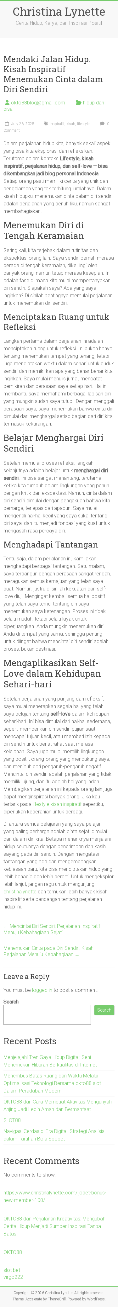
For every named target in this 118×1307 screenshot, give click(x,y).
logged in (42, 990)
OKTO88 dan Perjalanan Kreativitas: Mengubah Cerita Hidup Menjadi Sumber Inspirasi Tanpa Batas (54, 1226)
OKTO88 (12, 1252)
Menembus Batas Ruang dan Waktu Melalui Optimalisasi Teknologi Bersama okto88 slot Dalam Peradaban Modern (52, 1083)
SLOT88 (12, 1120)
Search (11, 1002)
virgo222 (13, 1277)
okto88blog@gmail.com (38, 103)
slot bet (11, 1270)
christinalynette (20, 892)
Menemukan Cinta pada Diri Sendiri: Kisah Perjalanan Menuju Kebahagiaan (48, 951)
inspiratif (57, 124)
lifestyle (83, 124)
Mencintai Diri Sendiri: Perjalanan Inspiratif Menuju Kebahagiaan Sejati (51, 929)
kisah (70, 124)
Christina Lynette (59, 11)
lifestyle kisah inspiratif (57, 804)
